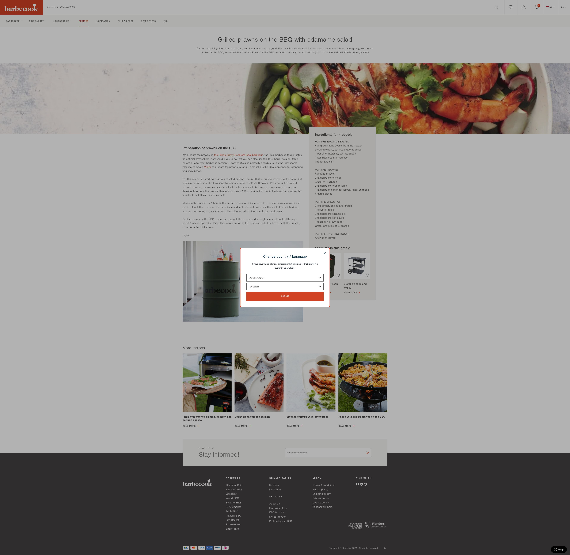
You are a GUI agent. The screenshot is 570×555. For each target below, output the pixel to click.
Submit (285, 296)
